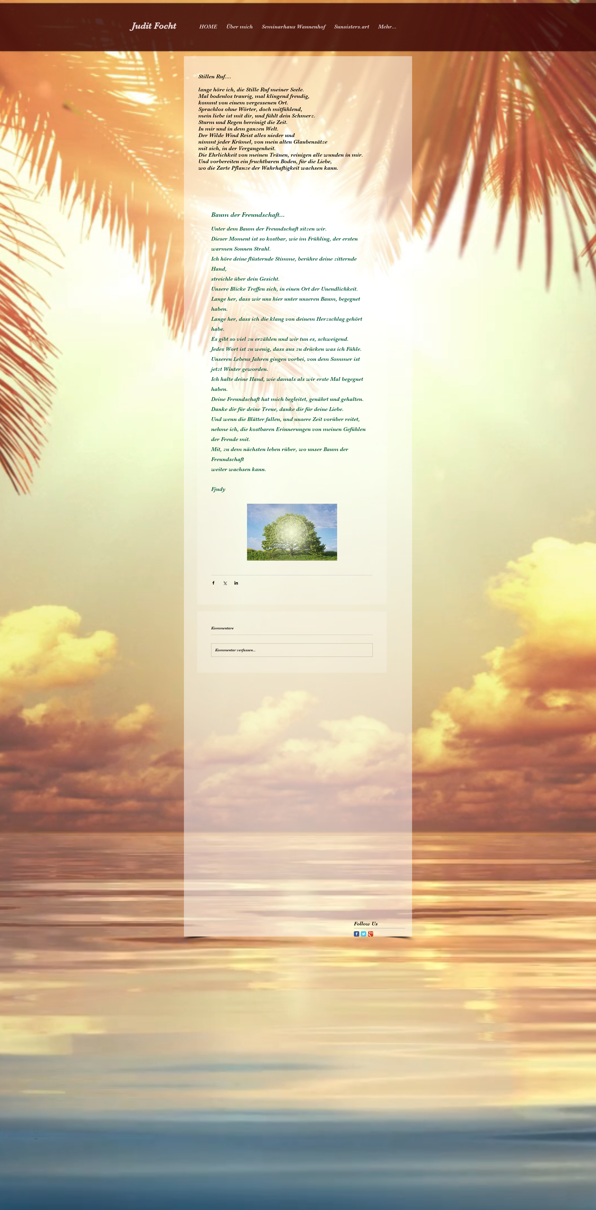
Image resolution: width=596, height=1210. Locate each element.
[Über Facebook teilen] (213, 583)
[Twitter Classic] (363, 934)
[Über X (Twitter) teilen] (225, 583)
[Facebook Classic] (356, 934)
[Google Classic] (370, 934)
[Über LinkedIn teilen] (236, 583)
